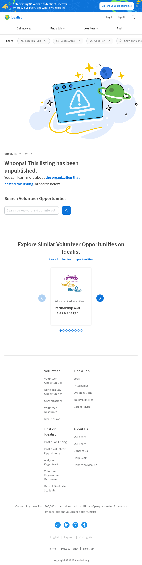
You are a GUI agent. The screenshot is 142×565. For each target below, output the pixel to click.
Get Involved (24, 29)
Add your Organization (52, 462)
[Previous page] (42, 298)
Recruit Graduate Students (55, 488)
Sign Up (122, 17)
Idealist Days (52, 419)
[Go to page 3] (66, 330)
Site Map (88, 549)
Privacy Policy (69, 549)
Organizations (53, 401)
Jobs (77, 379)
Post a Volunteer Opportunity (54, 451)
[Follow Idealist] (58, 525)
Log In (109, 17)
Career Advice (82, 407)
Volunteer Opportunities (53, 381)
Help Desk (80, 458)
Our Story (80, 437)
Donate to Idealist (85, 465)
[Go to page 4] (69, 330)
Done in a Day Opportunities (53, 392)
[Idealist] (13, 17)
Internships (81, 386)
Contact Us (81, 451)
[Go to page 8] (81, 330)
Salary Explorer (83, 400)
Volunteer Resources (50, 410)
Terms (52, 549)
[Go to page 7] (78, 330)
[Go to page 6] (75, 330)
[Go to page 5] (72, 330)
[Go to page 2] (63, 330)
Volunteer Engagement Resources (52, 475)
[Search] (133, 17)
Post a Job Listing (55, 442)
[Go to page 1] (61, 330)
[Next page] (100, 298)
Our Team (80, 444)
